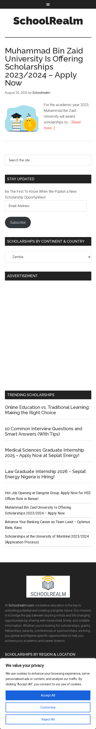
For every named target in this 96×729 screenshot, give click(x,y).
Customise (48, 707)
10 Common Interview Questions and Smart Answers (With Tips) (43, 431)
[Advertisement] (48, 334)
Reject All (48, 719)
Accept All (48, 695)
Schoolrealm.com (21, 605)
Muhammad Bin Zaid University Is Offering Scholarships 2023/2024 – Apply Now (44, 66)
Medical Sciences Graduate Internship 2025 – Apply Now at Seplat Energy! (44, 452)
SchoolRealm (48, 20)
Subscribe (18, 222)
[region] (48, 693)
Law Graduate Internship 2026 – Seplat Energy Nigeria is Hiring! (45, 474)
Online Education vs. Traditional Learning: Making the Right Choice (47, 410)
